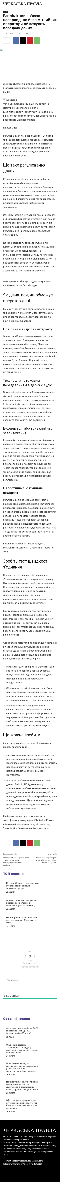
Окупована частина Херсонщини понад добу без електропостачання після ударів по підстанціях (22, 1049)
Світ (5, 12)
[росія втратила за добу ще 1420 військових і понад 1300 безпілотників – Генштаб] (46, 1032)
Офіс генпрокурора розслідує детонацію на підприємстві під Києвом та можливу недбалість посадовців (21, 1104)
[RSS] (30, 1170)
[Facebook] (16, 40)
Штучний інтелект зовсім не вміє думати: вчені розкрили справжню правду (22, 885)
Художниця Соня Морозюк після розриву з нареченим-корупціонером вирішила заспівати (16, 861)
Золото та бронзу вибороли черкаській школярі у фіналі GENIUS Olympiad (46, 860)
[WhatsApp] (37, 40)
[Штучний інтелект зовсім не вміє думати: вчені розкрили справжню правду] (47, 887)
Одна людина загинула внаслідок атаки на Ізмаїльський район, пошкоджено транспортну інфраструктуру (22, 1067)
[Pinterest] (30, 40)
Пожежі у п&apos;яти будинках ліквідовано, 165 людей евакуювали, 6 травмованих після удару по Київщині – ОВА (22, 1085)
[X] (23, 40)
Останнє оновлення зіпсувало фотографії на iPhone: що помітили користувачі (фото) (21, 903)
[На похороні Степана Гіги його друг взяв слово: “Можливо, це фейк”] (47, 922)
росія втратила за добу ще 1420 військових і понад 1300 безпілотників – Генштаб (22, 1030)
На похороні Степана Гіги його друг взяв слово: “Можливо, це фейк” (22, 920)
